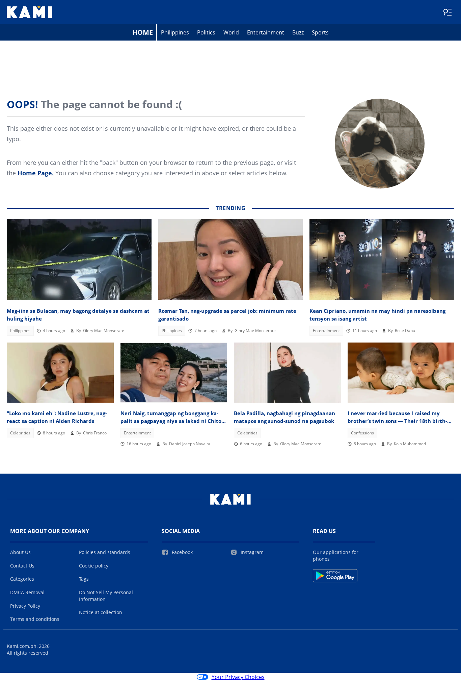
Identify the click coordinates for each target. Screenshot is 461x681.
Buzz (298, 32)
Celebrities (20, 433)
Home (142, 32)
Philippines (175, 32)
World (231, 32)
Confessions (362, 433)
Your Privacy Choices (238, 677)
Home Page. (36, 173)
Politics (206, 32)
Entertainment (265, 32)
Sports (320, 32)
